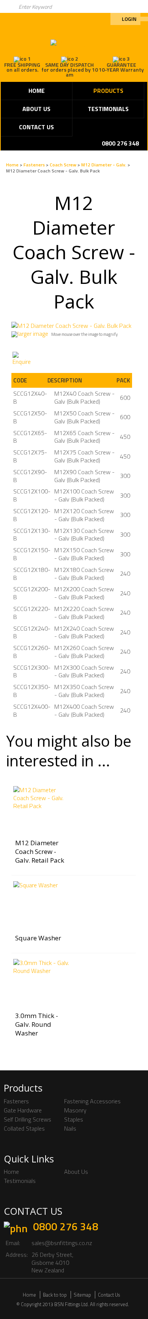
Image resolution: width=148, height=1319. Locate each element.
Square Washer (38, 938)
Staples (73, 1119)
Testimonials (108, 108)
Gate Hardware (23, 1110)
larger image (32, 333)
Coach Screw (63, 164)
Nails (70, 1128)
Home (36, 90)
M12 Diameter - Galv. (103, 164)
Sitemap (82, 1295)
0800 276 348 (65, 1226)
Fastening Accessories (92, 1101)
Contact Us (36, 127)
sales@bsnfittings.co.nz (61, 1242)
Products (108, 90)
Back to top (55, 1295)
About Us (36, 108)
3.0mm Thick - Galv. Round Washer (36, 1024)
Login (129, 19)
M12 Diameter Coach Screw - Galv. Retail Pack (39, 851)
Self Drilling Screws (27, 1119)
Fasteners (34, 164)
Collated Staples (24, 1128)
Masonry (75, 1110)
